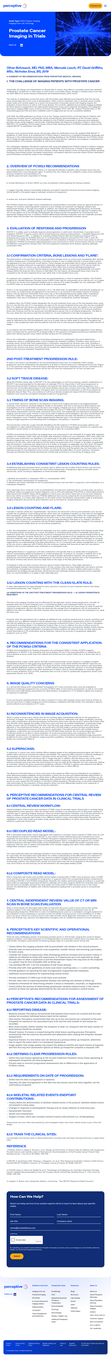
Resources (75, 1286)
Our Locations (95, 1325)
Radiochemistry (37, 1307)
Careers (93, 1312)
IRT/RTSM (36, 1298)
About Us (93, 1286)
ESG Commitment (96, 1322)
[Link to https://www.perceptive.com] (15, 6)
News (73, 1305)
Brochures (74, 1295)
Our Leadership (95, 1328)
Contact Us (95, 6)
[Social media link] (14, 1294)
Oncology (54, 1309)
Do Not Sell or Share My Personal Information (92, 1344)
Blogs (73, 1291)
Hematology (55, 1291)
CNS (53, 1295)
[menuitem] (40, 1300)
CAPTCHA (13, 1234)
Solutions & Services (40, 1286)
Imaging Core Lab (38, 1291)
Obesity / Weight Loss (59, 1316)
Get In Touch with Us (97, 1315)
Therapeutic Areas (58, 1286)
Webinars (74, 1308)
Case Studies (75, 1298)
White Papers (75, 1311)
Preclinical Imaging (39, 1295)
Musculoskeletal (57, 1306)
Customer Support (96, 1319)
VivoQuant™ (36, 1310)
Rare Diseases (56, 1313)
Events (73, 1301)
